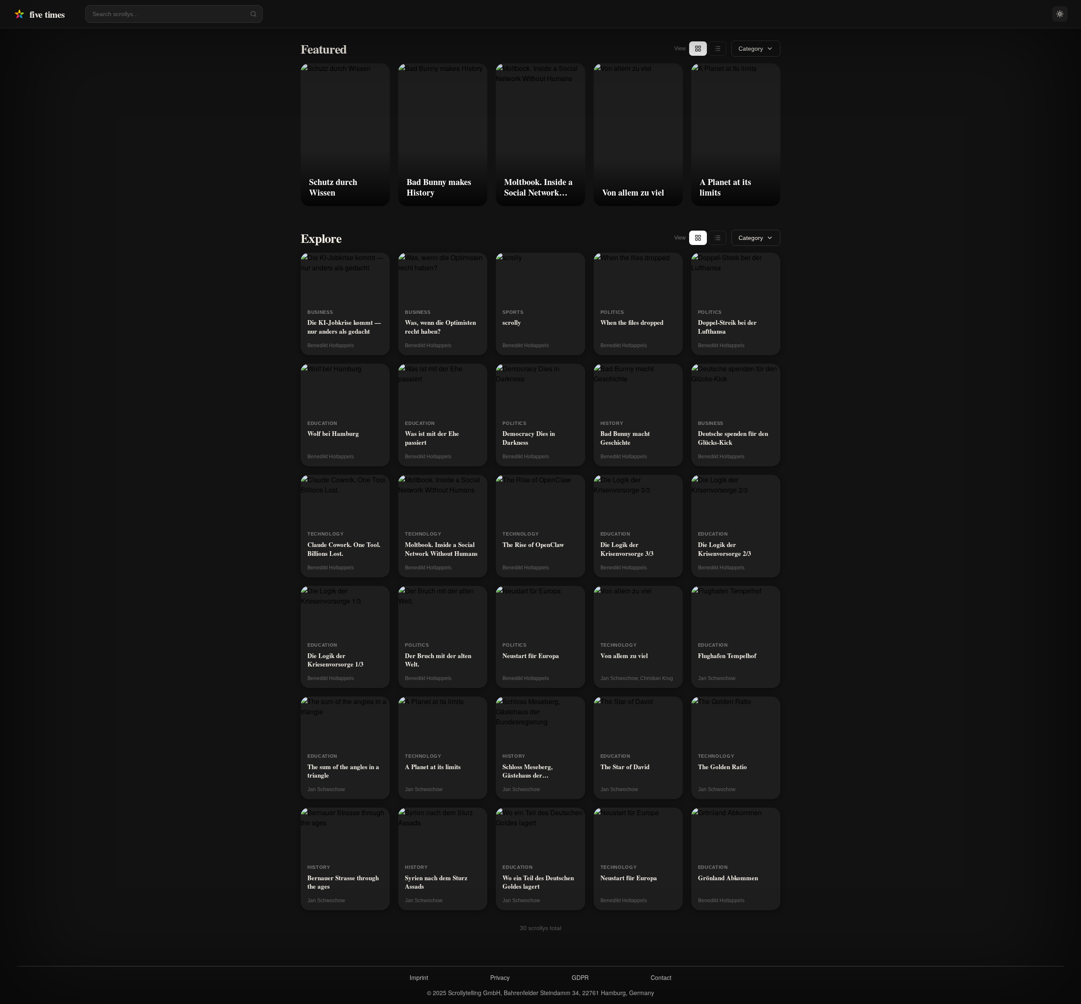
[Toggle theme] (1059, 14)
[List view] (717, 48)
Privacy (500, 977)
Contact (661, 977)
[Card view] (698, 48)
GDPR (580, 977)
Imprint (419, 977)
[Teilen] (378, 75)
